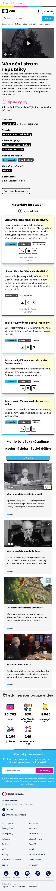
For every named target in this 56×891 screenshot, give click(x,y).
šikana (41, 24)
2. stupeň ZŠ (9, 159)
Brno (4, 180)
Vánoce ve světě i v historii (16, 144)
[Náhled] (28, 251)
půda (25, 24)
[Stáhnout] (22, 251)
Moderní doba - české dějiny (17, 134)
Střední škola (25, 159)
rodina (47, 24)
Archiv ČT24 (9, 123)
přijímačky (33, 24)
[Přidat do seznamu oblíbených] (34, 251)
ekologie (17, 24)
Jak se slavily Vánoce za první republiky (27, 322)
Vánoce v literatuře (13, 149)
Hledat (48, 18)
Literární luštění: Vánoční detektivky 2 (27, 271)
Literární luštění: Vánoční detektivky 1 (27, 219)
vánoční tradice (17, 180)
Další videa (28, 458)
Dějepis (7, 170)
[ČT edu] (8, 12)
